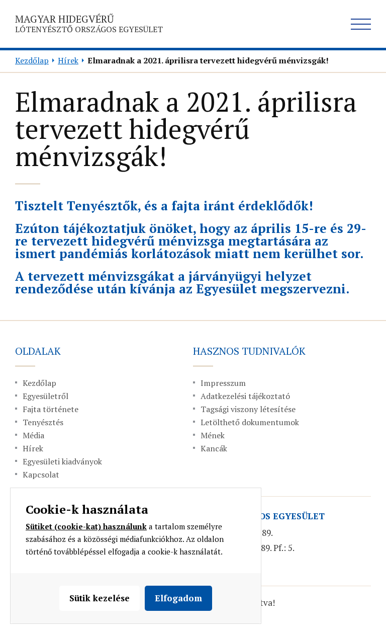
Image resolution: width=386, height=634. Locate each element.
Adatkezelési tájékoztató (245, 396)
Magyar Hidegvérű (89, 23)
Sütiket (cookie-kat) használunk (86, 526)
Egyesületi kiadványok (62, 461)
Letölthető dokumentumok (250, 422)
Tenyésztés (43, 422)
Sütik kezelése (99, 598)
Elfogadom (178, 598)
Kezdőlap (32, 60)
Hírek (68, 60)
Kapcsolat (41, 474)
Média (33, 435)
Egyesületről (45, 396)
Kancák (214, 448)
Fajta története (50, 409)
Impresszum (223, 382)
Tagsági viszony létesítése (248, 409)
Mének (213, 435)
